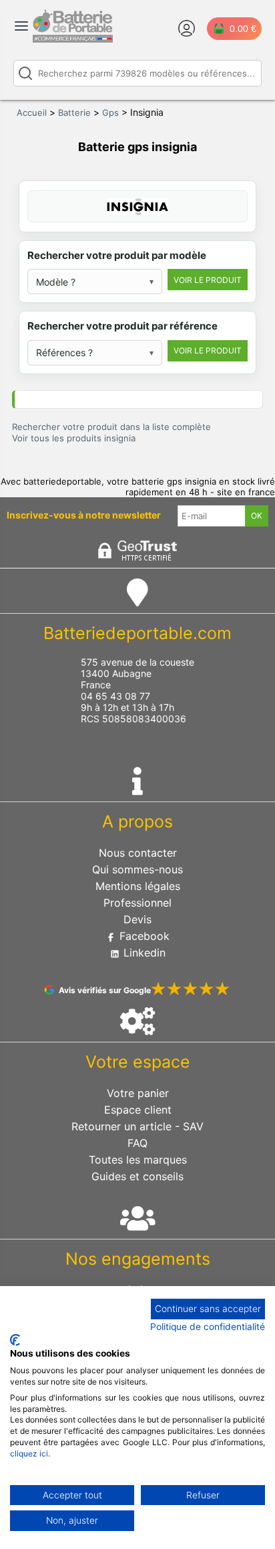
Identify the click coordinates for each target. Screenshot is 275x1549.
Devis (137, 919)
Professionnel (137, 902)
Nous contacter (138, 852)
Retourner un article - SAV (137, 1126)
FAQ (137, 1143)
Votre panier (138, 1093)
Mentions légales (137, 886)
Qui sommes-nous (137, 869)
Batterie (74, 112)
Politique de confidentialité (207, 1326)
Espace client (138, 1109)
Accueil (32, 112)
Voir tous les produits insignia (73, 438)
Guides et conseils (137, 1176)
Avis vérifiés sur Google (105, 990)
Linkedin (143, 952)
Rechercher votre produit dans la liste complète (111, 426)
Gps (110, 112)
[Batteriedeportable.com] (73, 39)
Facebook (143, 936)
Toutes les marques (138, 1159)
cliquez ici (29, 1453)
